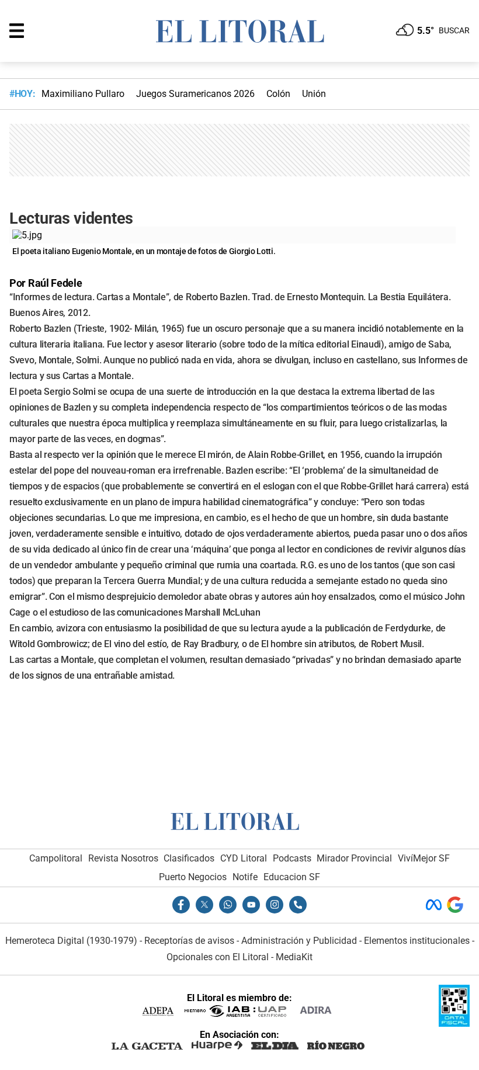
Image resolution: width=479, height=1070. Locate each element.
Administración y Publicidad (299, 940)
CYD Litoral (243, 858)
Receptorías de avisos (189, 940)
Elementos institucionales (417, 940)
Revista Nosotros (123, 858)
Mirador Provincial (354, 858)
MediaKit (294, 957)
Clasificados (189, 858)
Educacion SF (291, 877)
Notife (245, 877)
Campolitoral (55, 858)
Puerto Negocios (193, 877)
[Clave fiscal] (454, 1023)
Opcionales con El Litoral (217, 957)
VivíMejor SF (424, 858)
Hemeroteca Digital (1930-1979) (71, 940)
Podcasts (292, 858)
